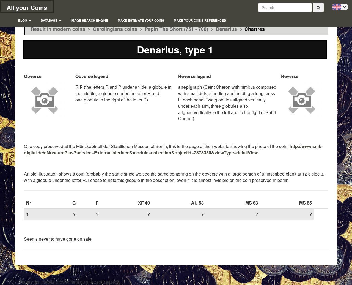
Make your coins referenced (200, 20)
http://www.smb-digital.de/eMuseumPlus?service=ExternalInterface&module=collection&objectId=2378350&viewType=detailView (173, 149)
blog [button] (23, 20)
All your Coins (27, 7)
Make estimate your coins (141, 20)
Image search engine (89, 20)
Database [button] (49, 20)
